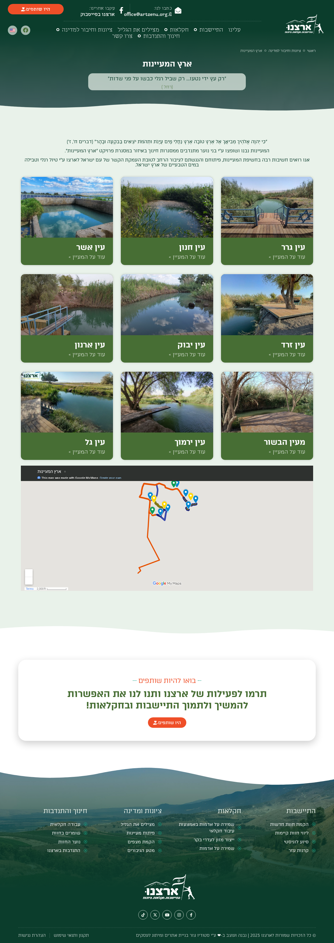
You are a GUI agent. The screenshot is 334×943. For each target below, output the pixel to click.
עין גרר (293, 247)
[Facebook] (25, 30)
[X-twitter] (155, 915)
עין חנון (192, 247)
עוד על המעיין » (287, 257)
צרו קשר (122, 36)
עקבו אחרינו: (102, 8)
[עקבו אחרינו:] (121, 10)
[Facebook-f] (191, 915)
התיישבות (211, 30)
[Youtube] (167, 915)
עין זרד (293, 345)
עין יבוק (191, 345)
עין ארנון (90, 345)
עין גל (95, 442)
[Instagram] (179, 915)
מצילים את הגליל (138, 30)
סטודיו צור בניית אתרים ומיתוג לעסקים (173, 935)
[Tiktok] (143, 915)
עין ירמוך (190, 442)
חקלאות (179, 30)
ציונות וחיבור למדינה (87, 30)
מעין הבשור (284, 442)
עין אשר (90, 247)
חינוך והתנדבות (161, 36)
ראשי (311, 51)
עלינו (234, 30)
